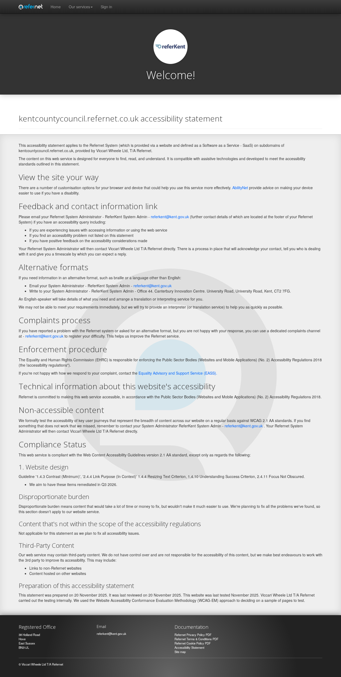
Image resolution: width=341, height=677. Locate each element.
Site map (180, 652)
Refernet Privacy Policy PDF (193, 635)
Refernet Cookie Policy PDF (192, 643)
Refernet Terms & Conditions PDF (196, 639)
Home (56, 6)
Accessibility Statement (189, 647)
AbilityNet (240, 187)
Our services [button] (79, 6)
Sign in (106, 6)
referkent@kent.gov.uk (170, 216)
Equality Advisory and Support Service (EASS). (178, 373)
